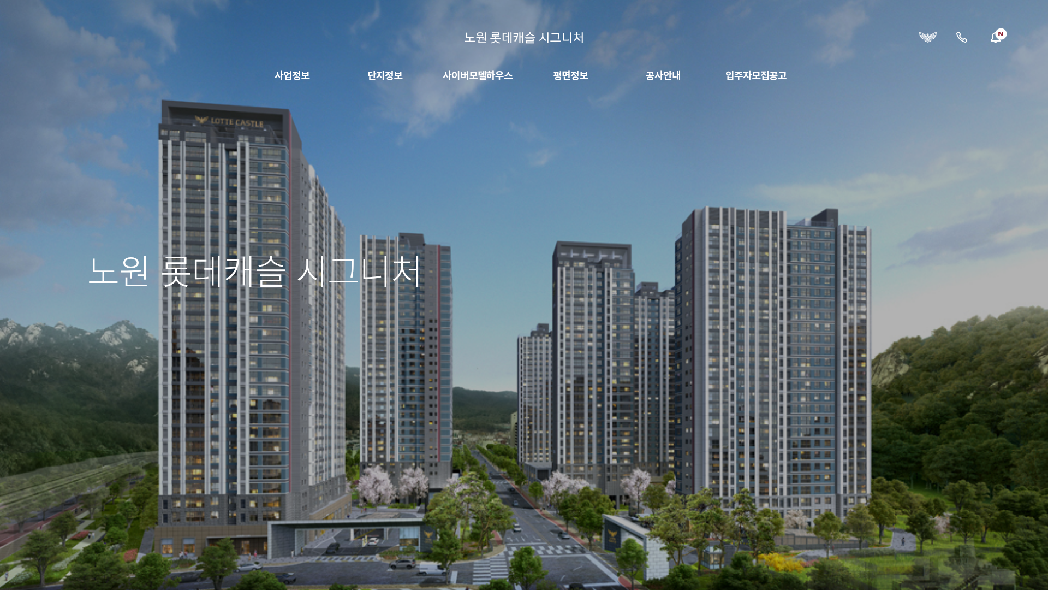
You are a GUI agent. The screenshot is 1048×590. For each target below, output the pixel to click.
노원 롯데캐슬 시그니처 (524, 37)
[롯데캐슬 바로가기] (928, 37)
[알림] (995, 37)
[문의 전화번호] (961, 37)
